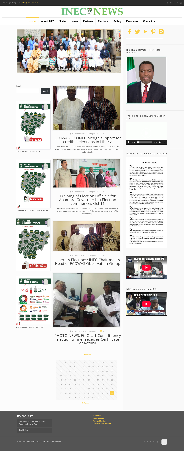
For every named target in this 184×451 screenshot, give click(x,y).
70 (103, 384)
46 (103, 376)
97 (70, 397)
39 (70, 376)
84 (112, 389)
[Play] (129, 142)
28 (75, 371)
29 (79, 371)
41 (79, 376)
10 (103, 362)
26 (65, 371)
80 (93, 389)
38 (65, 376)
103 (98, 397)
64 (75, 384)
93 (98, 393)
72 (112, 384)
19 (89, 367)
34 (103, 371)
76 (75, 389)
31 (89, 371)
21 (98, 367)
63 (70, 384)
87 (70, 393)
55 (89, 380)
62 (65, 384)
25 (61, 371)
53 (79, 380)
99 (79, 397)
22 (103, 367)
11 (107, 362)
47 (107, 376)
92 (93, 393)
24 (112, 367)
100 (84, 397)
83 (107, 389)
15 (70, 367)
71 (107, 384)
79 (89, 389)
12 (112, 362)
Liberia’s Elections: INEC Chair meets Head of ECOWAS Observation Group (87, 261)
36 (112, 371)
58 (103, 380)
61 (61, 384)
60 (112, 380)
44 (93, 376)
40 (75, 376)
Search (18, 86)
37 (61, 376)
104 (102, 397)
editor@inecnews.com (30, 3)
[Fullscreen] (164, 142)
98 (75, 397)
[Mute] (160, 142)
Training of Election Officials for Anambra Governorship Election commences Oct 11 (87, 199)
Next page (85, 403)
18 (84, 367)
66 (84, 384)
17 (79, 367)
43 (89, 376)
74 (65, 389)
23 (107, 367)
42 (84, 376)
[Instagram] (180, 3)
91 (89, 393)
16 (75, 367)
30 (84, 371)
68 (93, 384)
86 (65, 393)
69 (98, 384)
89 (79, 393)
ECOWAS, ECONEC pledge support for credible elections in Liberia (87, 139)
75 (70, 389)
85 (61, 393)
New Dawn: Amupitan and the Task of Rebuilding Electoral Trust (32, 422)
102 (93, 397)
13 (61, 367)
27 (70, 371)
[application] (146, 133)
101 (88, 397)
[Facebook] (167, 3)
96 (112, 393)
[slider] (144, 142)
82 (103, 389)
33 (98, 371)
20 (93, 367)
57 (98, 380)
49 (61, 380)
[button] (146, 133)
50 (65, 380)
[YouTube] (174, 3)
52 (75, 380)
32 (93, 371)
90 (84, 393)
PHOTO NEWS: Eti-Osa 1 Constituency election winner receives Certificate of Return (87, 339)
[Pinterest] (177, 3)
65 (79, 384)
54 (84, 380)
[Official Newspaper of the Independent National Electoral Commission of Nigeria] (92, 11)
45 (98, 376)
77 (79, 389)
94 (103, 393)
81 (98, 389)
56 (93, 380)
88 (75, 393)
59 (107, 380)
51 (70, 380)
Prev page (87, 354)
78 (84, 389)
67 (89, 384)
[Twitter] (170, 3)
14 (65, 367)
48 (112, 376)
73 (61, 389)
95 (107, 393)
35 (107, 371)
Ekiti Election (23, 430)
